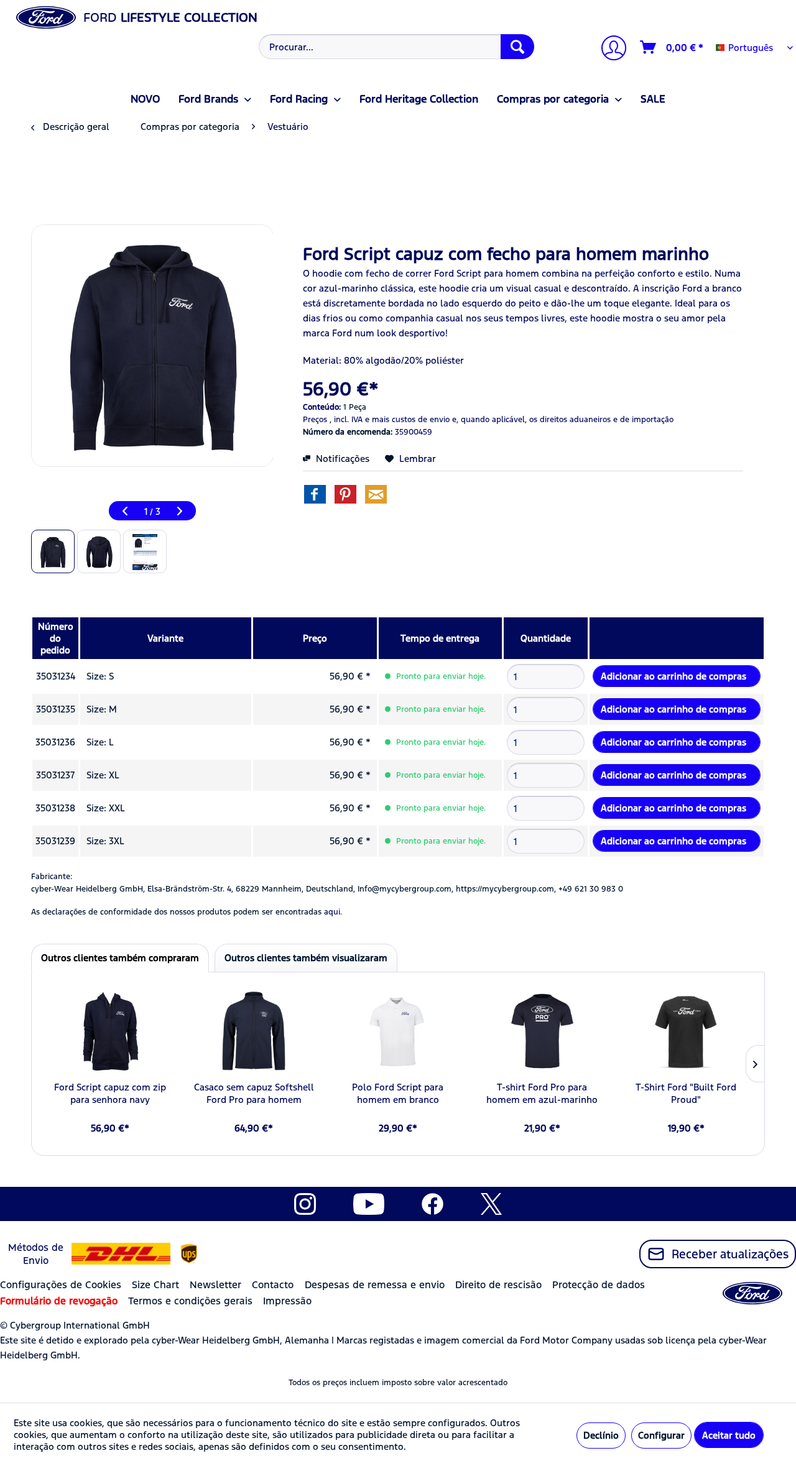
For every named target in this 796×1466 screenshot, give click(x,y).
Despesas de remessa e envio (375, 1284)
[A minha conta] (608, 49)
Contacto (273, 1284)
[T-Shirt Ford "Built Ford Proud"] (686, 1031)
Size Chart (155, 1284)
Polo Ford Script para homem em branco (397, 1093)
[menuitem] (395, 46)
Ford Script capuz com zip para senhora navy (110, 1093)
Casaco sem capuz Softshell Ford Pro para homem (254, 1093)
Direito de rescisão (498, 1284)
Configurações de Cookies (60, 1284)
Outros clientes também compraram (120, 958)
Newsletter (215, 1284)
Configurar (661, 1435)
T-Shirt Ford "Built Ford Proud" (686, 1093)
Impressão (287, 1300)
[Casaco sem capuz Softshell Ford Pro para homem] (254, 1031)
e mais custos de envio (407, 420)
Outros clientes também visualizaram (305, 958)
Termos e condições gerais (190, 1300)
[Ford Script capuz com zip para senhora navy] (110, 1031)
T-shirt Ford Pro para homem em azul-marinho (542, 1093)
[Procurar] (517, 46)
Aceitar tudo (729, 1435)
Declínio (601, 1435)
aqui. (333, 912)
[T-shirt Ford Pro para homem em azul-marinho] (542, 1031)
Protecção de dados (598, 1284)
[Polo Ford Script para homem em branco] (398, 1031)
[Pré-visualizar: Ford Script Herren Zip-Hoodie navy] (53, 551)
